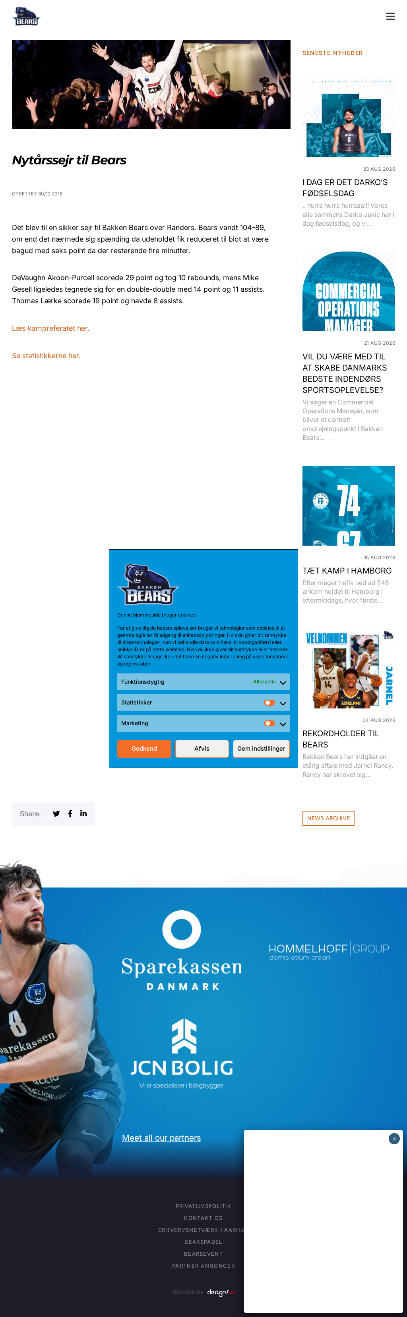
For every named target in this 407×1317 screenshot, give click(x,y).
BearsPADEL (203, 1242)
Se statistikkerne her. (46, 355)
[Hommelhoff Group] (329, 946)
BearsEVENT (203, 1254)
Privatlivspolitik (203, 1206)
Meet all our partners (161, 1138)
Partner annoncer (203, 1265)
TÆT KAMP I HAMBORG (347, 571)
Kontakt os (203, 1218)
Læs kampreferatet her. (50, 328)
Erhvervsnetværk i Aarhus (203, 1230)
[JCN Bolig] (181, 1017)
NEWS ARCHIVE (328, 818)
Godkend (144, 748)
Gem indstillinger (261, 748)
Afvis (201, 748)
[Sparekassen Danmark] (181, 915)
